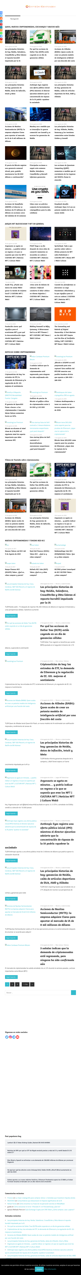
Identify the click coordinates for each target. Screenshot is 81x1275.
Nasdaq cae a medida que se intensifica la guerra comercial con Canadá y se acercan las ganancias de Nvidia (40, 132)
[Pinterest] (1, 24)
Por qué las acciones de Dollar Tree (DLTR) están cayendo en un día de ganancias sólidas (38, 1226)
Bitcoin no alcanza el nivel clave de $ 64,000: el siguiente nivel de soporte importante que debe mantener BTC (15, 434)
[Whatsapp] (1, 33)
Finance (10, 1198)
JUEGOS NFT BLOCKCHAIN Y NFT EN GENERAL (24, 224)
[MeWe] (1, 27)
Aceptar (39, 1269)
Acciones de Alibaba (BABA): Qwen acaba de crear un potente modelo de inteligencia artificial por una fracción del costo (65, 55)
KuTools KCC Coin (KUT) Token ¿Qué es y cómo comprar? (39, 572)
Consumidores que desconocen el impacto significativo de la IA (39, 1200)
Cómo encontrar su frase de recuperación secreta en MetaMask (42, 1203)
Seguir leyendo (10, 616)
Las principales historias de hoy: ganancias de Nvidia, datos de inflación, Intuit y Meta (37, 1241)
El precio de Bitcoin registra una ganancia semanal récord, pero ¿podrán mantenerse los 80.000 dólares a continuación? (15, 171)
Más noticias (59, 661)
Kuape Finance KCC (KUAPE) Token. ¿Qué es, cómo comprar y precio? (14, 572)
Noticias (66, 661)
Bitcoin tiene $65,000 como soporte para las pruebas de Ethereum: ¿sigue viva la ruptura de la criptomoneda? (65, 446)
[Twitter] (1, 15)
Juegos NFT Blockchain (62, 777)
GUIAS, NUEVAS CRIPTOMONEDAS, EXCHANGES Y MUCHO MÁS (32, 27)
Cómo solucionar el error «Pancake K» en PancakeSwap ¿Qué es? (37, 1206)
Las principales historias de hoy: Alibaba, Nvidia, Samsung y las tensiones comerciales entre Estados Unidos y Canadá (65, 132)
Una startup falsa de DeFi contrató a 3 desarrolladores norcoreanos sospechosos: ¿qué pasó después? (40, 443)
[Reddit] (1, 18)
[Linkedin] (1, 21)
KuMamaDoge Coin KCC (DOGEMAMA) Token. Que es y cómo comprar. (65, 554)
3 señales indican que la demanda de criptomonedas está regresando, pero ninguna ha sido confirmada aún (40, 371)
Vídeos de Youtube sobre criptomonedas (22, 460)
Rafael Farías (12, 1203)
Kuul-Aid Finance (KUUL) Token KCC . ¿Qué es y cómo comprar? (39, 554)
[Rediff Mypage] (1, 39)
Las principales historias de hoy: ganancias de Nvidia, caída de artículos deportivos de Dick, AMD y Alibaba (65, 91)
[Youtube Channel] (17, 1037)
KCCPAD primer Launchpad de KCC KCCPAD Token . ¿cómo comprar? (65, 572)
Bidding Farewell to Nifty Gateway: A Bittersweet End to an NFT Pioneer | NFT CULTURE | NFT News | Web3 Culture (40, 332)
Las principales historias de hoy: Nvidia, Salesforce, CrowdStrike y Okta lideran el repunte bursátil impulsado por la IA (15, 55)
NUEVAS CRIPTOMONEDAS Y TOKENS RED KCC (25, 540)
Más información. (50, 1269)
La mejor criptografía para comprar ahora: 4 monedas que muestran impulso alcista (45, 1198)
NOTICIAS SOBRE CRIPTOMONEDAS (20, 352)
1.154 (25, 984)
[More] (1, 42)
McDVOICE (11, 1200)
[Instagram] (10, 1037)
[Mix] (1, 30)
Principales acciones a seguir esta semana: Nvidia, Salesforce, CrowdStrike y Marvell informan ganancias (38, 171)
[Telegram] (1, 36)
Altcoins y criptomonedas (63, 584)
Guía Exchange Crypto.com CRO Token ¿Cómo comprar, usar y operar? (49, 1209)
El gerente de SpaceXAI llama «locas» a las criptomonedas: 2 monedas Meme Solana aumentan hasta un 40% (15, 410)
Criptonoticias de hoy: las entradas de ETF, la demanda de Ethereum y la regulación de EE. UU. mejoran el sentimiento (15, 380)
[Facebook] (1, 12)
